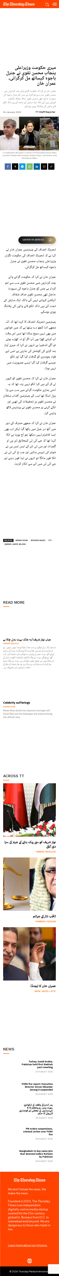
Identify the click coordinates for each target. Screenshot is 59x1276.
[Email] (44, 166)
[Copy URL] (51, 166)
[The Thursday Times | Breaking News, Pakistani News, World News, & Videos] (20, 4)
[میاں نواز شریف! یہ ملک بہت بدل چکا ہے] (29, 623)
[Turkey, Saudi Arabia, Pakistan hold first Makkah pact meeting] (11, 1066)
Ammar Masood (46, 851)
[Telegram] (22, 166)
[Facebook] (8, 166)
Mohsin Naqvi (38, 540)
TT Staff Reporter (45, 112)
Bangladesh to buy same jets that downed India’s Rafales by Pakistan (36, 1154)
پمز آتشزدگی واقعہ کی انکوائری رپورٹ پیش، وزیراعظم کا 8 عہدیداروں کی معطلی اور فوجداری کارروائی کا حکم (36, 1109)
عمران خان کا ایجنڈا (43, 986)
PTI (50, 540)
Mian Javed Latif (45, 991)
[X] (15, 166)
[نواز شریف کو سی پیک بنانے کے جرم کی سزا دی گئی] (29, 810)
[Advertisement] (29, 745)
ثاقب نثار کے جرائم (44, 916)
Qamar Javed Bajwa (15, 544)
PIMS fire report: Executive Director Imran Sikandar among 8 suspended (37, 1086)
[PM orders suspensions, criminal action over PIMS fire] (11, 1133)
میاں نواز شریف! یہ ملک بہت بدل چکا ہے (27, 639)
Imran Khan (21, 540)
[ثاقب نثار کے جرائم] (29, 884)
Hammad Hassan (45, 921)
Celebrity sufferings (16, 702)
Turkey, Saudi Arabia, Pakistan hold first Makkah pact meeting (37, 1064)
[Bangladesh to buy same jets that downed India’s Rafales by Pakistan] (11, 1156)
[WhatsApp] (29, 166)
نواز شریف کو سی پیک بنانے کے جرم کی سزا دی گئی (30, 844)
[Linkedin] (37, 166)
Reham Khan (9, 707)
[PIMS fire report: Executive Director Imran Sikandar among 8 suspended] (11, 1088)
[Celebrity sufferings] (29, 686)
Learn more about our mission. (28, 1245)
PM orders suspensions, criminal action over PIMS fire (38, 1131)
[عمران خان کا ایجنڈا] (29, 954)
